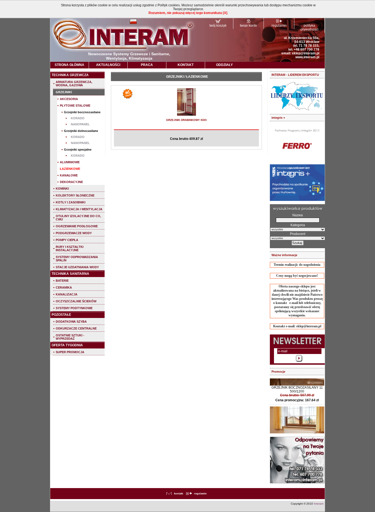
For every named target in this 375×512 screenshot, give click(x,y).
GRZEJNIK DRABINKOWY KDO (186, 119)
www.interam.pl (307, 57)
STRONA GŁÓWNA (69, 65)
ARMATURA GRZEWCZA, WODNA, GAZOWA (74, 83)
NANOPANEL (80, 124)
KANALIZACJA (66, 294)
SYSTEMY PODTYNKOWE (74, 308)
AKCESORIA (69, 99)
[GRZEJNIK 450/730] (186, 114)
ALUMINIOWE (70, 162)
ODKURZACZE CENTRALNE (76, 328)
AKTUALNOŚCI (108, 65)
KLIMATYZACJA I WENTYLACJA (79, 209)
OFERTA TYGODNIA (67, 345)
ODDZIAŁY (224, 65)
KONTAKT (186, 65)
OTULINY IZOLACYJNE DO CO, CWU (78, 217)
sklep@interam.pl (305, 53)
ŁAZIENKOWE (70, 168)
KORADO (78, 118)
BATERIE (62, 280)
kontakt (178, 493)
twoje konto (248, 25)
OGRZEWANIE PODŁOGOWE (77, 226)
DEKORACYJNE (71, 182)
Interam (318, 503)
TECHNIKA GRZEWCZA (70, 75)
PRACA (147, 65)
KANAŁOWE (69, 175)
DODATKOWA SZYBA (71, 321)
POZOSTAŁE (61, 315)
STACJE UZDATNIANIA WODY (77, 267)
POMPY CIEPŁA (67, 240)
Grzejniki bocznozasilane (82, 112)
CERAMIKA (64, 287)
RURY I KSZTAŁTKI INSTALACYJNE (69, 248)
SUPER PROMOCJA (70, 352)
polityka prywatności (309, 27)
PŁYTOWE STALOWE (75, 105)
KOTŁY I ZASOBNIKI (70, 202)
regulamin (279, 25)
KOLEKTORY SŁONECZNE (75, 195)
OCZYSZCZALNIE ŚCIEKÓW (76, 301)
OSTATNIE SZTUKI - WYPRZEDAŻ (70, 337)
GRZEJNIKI (64, 92)
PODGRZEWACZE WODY (74, 233)
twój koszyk (217, 25)
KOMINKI (62, 188)
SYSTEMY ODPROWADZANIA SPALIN (77, 258)
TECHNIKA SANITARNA (70, 274)
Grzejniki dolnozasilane (81, 130)
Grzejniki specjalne (77, 149)
